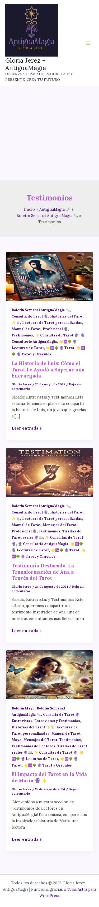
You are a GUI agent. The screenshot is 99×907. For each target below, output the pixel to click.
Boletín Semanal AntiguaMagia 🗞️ (41, 310)
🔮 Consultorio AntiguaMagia (43, 544)
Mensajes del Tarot (60, 525)
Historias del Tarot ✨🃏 (33, 727)
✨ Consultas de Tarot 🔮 (56, 335)
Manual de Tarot (26, 329)
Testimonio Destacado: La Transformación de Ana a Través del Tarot (43, 572)
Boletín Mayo (23, 708)
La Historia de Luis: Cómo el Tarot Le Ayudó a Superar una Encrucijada (48, 369)
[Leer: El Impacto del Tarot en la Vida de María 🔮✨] (49, 674)
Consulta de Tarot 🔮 (30, 316)
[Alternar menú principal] (88, 43)
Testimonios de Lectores (33, 746)
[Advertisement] (49, 133)
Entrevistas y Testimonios (57, 721)
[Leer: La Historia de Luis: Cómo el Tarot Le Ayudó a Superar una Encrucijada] (49, 276)
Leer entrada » (27, 428)
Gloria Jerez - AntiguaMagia (25, 64)
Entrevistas (22, 721)
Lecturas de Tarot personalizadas (52, 322)
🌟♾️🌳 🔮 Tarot (60, 348)
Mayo (16, 740)
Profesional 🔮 (55, 329)
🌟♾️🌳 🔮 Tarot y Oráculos (48, 765)
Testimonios (22, 335)
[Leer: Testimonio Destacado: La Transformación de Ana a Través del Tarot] (49, 472)
